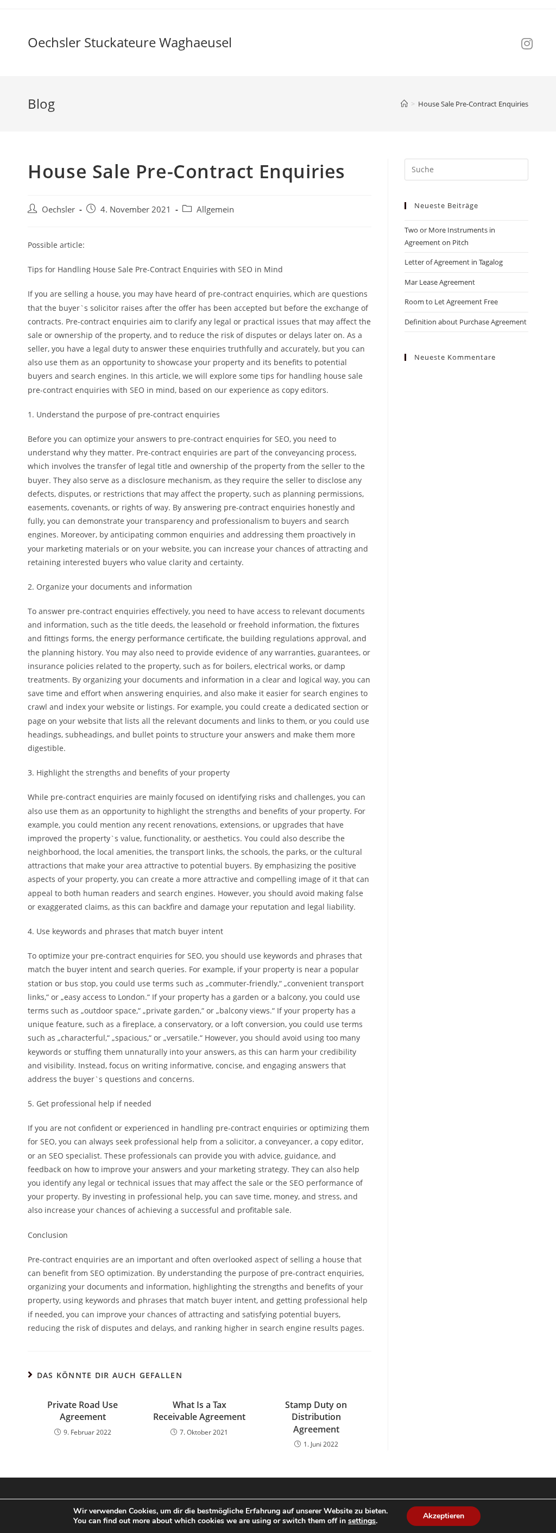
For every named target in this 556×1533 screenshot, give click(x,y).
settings (362, 1521)
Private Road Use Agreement (82, 1411)
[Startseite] (404, 104)
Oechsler (58, 209)
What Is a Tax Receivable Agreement (199, 1411)
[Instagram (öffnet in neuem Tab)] (527, 43)
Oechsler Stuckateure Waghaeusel (130, 42)
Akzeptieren (443, 1516)
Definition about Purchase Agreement (466, 322)
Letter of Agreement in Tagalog (454, 262)
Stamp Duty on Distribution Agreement (316, 1417)
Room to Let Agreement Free (451, 301)
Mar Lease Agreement (440, 282)
